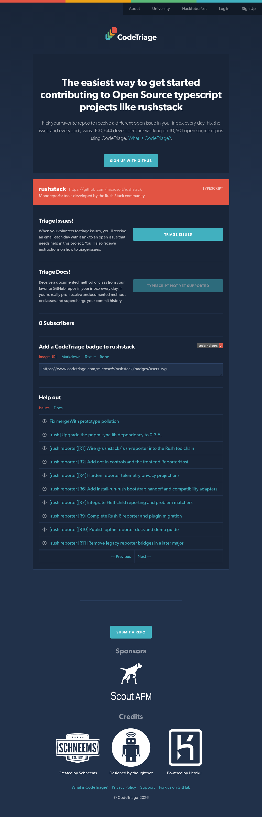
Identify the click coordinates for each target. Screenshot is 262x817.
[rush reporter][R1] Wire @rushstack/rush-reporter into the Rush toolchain (122, 448)
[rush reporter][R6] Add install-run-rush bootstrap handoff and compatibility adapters (133, 488)
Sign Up (249, 8)
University (161, 8)
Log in (224, 8)
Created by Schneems (78, 773)
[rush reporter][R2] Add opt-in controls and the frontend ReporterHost (119, 461)
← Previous (121, 556)
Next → (144, 556)
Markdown (71, 356)
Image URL (48, 356)
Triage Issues (178, 234)
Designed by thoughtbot (131, 773)
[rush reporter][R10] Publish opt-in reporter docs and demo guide (114, 529)
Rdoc (104, 356)
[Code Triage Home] (131, 34)
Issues (44, 407)
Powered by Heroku (184, 773)
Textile (90, 356)
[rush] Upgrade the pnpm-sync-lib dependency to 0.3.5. (106, 434)
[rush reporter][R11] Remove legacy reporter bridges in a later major (116, 543)
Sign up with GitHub (131, 161)
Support (147, 787)
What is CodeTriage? (149, 138)
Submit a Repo (131, 632)
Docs (58, 407)
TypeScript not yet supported (178, 286)
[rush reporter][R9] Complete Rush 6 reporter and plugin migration (116, 516)
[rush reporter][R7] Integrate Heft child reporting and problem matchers (121, 502)
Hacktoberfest (194, 8)
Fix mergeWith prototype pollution (84, 421)
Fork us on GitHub (175, 787)
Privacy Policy (124, 787)
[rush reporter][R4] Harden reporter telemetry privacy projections (114, 475)
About (134, 8)
